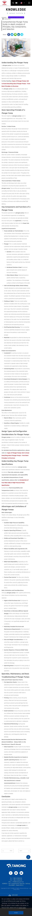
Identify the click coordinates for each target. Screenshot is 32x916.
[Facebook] (11, 873)
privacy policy (22, 908)
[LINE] (16, 873)
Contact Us (16, 2)
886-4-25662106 (16, 878)
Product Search (13, 2)
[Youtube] (21, 873)
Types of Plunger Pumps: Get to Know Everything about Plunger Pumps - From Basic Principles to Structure (15, 455)
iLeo (30, 888)
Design (26, 888)
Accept (16, 912)
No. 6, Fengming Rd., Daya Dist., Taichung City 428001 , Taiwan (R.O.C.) (16, 884)
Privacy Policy (16, 889)
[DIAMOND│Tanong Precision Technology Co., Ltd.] (16, 866)
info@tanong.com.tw (16, 882)
